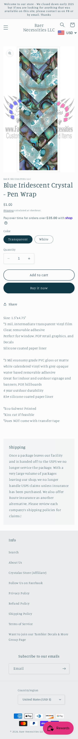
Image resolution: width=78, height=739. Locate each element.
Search (14, 552)
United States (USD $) (37, 699)
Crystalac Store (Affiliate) (28, 572)
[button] (6, 27)
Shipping (8, 210)
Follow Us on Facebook (26, 583)
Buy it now (39, 288)
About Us (15, 562)
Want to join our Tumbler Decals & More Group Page (38, 637)
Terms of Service (21, 624)
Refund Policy (19, 603)
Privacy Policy (19, 593)
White (44, 239)
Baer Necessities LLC (31, 731)
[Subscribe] (64, 668)
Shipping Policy (20, 613)
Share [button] (13, 304)
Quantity (9, 249)
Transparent (18, 239)
